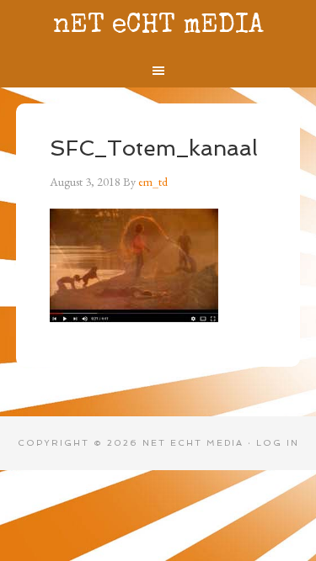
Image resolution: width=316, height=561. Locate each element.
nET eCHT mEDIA (158, 26)
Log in (277, 442)
